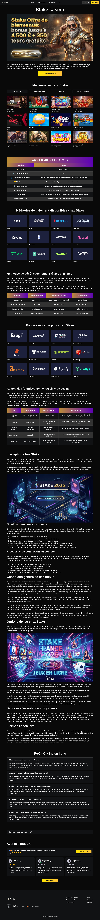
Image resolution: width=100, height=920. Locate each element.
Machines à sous (82, 91)
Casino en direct (38, 91)
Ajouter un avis (84, 851)
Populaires (16, 91)
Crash (60, 91)
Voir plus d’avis (50, 880)
